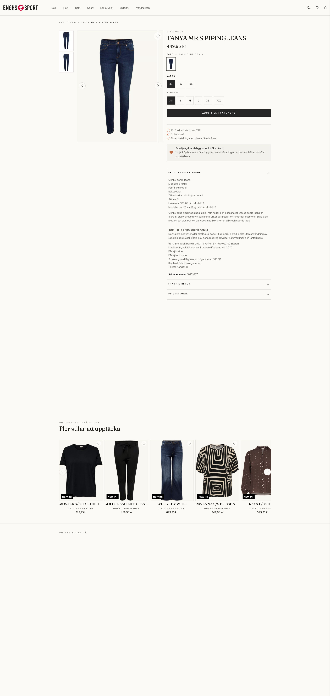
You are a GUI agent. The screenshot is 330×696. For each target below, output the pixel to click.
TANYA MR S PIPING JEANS (100, 22)
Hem (62, 22)
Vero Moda (175, 31)
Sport (90, 7)
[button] (82, 85)
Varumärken (143, 7)
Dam (54, 7)
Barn (77, 7)
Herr (65, 7)
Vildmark (124, 7)
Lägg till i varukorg (219, 113)
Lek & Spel (106, 7)
